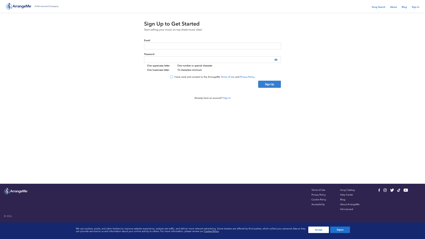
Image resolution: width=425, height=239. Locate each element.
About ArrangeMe (349, 204)
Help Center (346, 194)
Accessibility (318, 204)
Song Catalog (347, 190)
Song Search (378, 7)
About (393, 7)
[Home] (19, 6)
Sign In (415, 7)
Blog (404, 7)
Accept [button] (318, 229)
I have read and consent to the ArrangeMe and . (214, 77)
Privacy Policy (247, 77)
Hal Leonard (346, 209)
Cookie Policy (318, 199)
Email (147, 40)
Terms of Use (228, 77)
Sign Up (269, 84)
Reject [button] (340, 229)
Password (149, 54)
